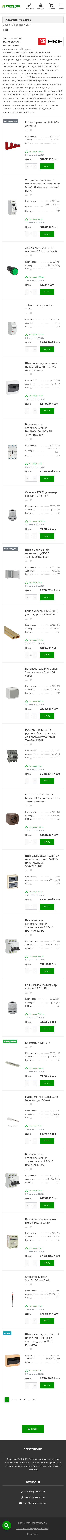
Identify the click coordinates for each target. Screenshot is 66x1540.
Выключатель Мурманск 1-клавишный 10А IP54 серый (41, 672)
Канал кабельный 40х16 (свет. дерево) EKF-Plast (41, 612)
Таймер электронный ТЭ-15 (39, 307)
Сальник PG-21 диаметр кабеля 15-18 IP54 (41, 493)
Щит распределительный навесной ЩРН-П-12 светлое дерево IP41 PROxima (42, 1340)
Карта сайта (32, 1534)
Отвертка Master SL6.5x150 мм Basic (37, 1278)
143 (34, 1399)
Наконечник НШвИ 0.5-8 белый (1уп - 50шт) (41, 1098)
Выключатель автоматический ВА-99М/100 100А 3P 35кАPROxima (38, 429)
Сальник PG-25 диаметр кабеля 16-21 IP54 (41, 986)
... (29, 1399)
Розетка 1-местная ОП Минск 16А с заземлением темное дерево (42, 798)
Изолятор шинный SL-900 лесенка (42, 124)
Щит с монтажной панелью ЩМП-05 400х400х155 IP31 (37, 553)
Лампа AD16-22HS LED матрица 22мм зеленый (41, 249)
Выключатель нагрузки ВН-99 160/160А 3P (40, 1220)
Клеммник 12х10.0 (37, 1042)
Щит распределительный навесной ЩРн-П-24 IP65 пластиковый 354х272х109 (42, 861)
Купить (47, 166)
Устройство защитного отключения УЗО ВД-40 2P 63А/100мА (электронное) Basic (42, 185)
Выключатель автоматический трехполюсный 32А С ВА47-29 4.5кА (39, 925)
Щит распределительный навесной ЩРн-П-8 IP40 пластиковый (42, 366)
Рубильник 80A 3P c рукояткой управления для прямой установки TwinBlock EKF (40, 735)
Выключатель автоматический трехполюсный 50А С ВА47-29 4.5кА (39, 1159)
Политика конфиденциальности (32, 1528)
